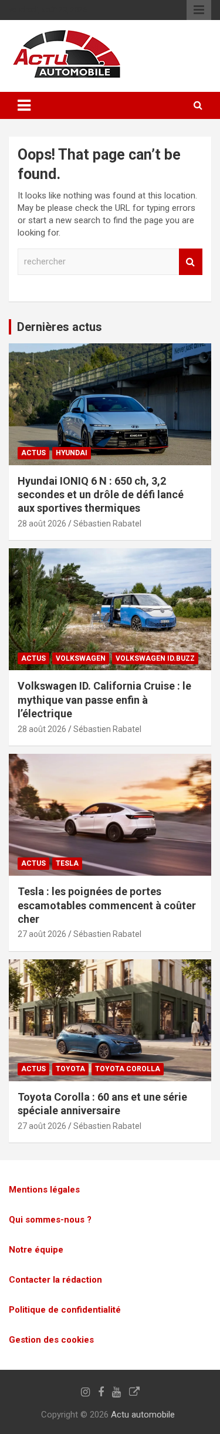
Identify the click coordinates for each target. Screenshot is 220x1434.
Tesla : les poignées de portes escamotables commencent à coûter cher (107, 905)
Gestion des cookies (51, 1339)
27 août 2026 (42, 934)
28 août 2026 (42, 523)
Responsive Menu (199, 10)
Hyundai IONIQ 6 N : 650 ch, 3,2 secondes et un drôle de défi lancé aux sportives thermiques (101, 495)
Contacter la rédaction (55, 1279)
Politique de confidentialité (65, 1309)
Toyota (70, 1069)
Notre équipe (36, 1249)
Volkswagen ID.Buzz (155, 658)
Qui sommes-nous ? (50, 1219)
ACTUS (33, 453)
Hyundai (71, 453)
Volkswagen (81, 658)
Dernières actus (59, 327)
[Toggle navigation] (24, 105)
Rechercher (190, 262)
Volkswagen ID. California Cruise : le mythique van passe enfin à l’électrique (104, 700)
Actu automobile (143, 1414)
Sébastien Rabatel (107, 523)
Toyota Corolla (127, 1069)
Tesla (67, 863)
